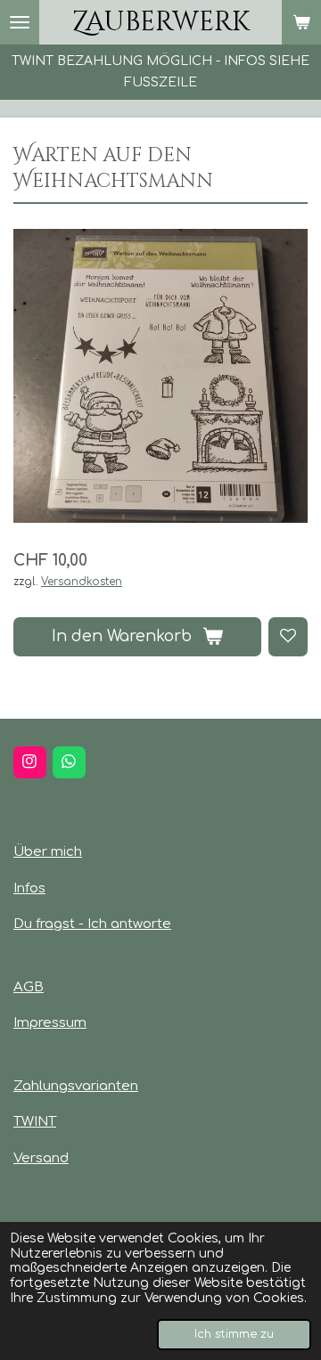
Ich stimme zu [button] (234, 1334)
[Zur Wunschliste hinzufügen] (288, 636)
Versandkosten (81, 582)
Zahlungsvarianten (75, 1086)
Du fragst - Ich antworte (92, 924)
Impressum (49, 1022)
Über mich (47, 851)
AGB (28, 987)
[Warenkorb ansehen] (301, 22)
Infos (29, 888)
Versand (41, 1158)
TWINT (34, 1121)
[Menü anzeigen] (19, 22)
